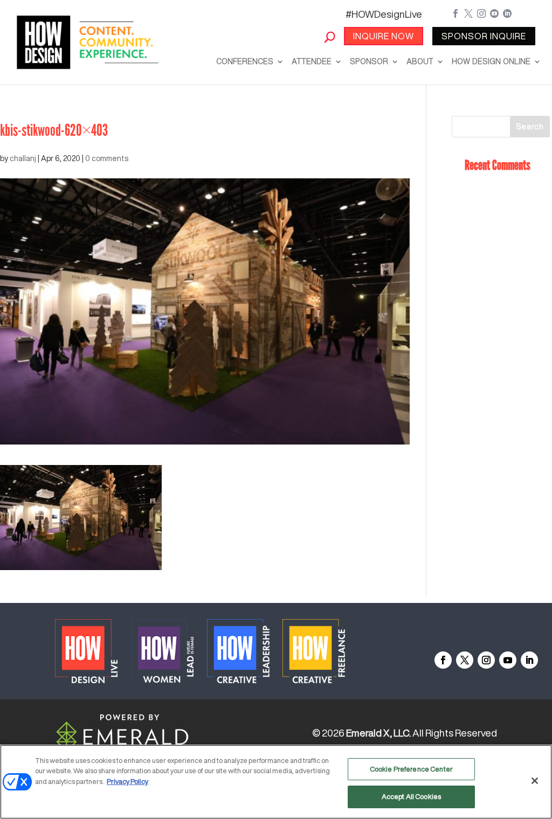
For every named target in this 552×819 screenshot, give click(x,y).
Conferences (244, 61)
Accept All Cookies (411, 796)
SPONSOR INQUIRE (483, 36)
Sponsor (369, 61)
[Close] (535, 781)
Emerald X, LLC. (378, 733)
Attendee (312, 61)
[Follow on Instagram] (486, 660)
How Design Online (491, 61)
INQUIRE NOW (383, 36)
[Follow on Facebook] (443, 660)
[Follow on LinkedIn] (529, 660)
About (419, 61)
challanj (23, 158)
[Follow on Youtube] (507, 660)
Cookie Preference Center (411, 769)
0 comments (106, 158)
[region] (276, 782)
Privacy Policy (127, 781)
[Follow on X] (464, 660)
